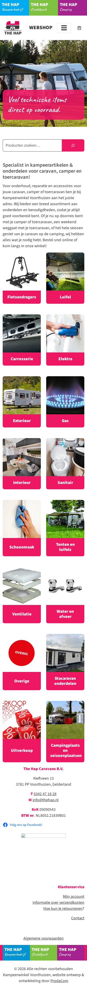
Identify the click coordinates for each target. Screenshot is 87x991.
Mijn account (73, 896)
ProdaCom (59, 981)
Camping (68, 7)
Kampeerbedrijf (12, 7)
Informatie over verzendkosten (58, 902)
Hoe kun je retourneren (63, 908)
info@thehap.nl (46, 800)
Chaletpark (39, 7)
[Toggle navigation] (64, 28)
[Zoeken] (73, 145)
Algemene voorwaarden (43, 938)
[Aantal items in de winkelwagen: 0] (79, 28)
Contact (77, 918)
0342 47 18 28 (45, 794)
